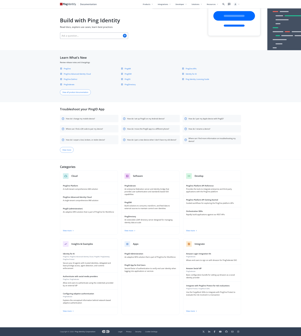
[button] (236, 4)
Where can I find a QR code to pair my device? (84, 129)
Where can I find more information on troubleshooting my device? (212, 139)
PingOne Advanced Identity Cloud (77, 74)
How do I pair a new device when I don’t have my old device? (151, 140)
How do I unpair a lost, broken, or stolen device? (85, 140)
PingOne (67, 68)
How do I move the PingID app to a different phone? (148, 129)
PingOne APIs (191, 68)
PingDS (127, 79)
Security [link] (138, 331)
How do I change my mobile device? (80, 118)
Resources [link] (212, 4)
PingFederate (69, 84)
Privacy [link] (128, 331)
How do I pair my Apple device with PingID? (206, 118)
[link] (68, 4)
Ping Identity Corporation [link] (85, 331)
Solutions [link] (197, 4)
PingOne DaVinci (70, 79)
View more (66, 150)
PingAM (128, 68)
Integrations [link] (164, 4)
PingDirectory (130, 84)
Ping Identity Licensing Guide (197, 79)
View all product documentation (75, 92)
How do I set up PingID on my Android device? (145, 118)
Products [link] (148, 4)
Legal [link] (120, 331)
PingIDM (128, 74)
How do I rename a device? (199, 129)
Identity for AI (191, 74)
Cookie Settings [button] (151, 331)
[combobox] (90, 36)
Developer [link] (181, 4)
